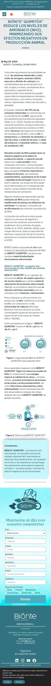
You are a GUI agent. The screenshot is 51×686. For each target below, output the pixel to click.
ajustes (21, 677)
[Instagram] (22, 660)
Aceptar (7, 682)
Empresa (9, 538)
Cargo (8, 546)
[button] (4, 14)
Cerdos (18, 589)
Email (7, 571)
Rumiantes (31, 589)
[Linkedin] (16, 660)
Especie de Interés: (14, 587)
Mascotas (26, 592)
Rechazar (19, 682)
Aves (9, 589)
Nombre (9, 554)
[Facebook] (34, 660)
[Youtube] (28, 660)
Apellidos (9, 562)
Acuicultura (12, 592)
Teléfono (9, 579)
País (7, 530)
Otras (37, 592)
